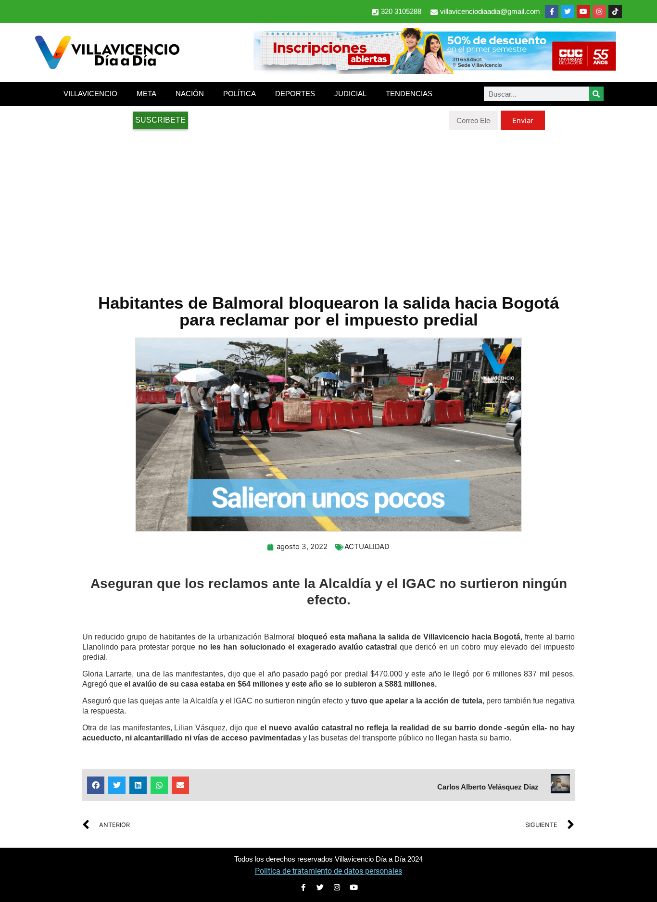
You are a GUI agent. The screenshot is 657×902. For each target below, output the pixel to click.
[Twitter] (567, 11)
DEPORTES (295, 93)
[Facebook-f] (551, 11)
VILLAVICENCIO (90, 93)
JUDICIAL (350, 93)
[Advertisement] (328, 206)
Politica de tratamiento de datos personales (328, 871)
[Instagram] (599, 11)
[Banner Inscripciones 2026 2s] (434, 71)
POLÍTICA (239, 93)
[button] (95, 785)
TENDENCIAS (409, 93)
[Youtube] (583, 11)
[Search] (596, 94)
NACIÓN (190, 93)
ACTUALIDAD (367, 546)
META (146, 93)
